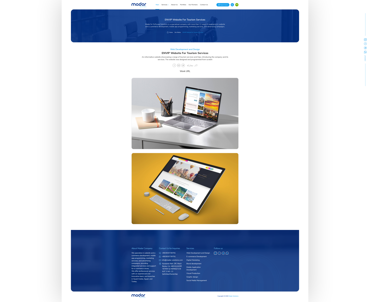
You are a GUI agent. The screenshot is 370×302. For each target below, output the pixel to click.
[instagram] (215, 253)
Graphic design (192, 277)
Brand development (193, 263)
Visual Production (193, 273)
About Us (174, 5)
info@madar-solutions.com (172, 260)
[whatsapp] (227, 253)
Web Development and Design (198, 253)
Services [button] (164, 5)
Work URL (185, 71)
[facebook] (219, 253)
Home (171, 32)
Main (157, 5)
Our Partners (193, 5)
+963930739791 (169, 253)
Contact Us (204, 5)
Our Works (178, 32)
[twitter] (223, 253)
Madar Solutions (233, 296)
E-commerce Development (196, 256)
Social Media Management (196, 280)
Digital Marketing (193, 260)
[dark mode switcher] (232, 4)
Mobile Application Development (193, 268)
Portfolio (183, 5)
